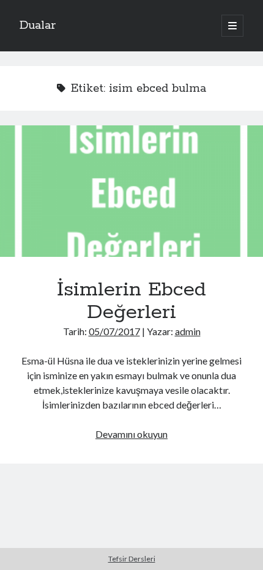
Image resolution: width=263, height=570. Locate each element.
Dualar (38, 25)
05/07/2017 (114, 331)
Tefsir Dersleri (131, 558)
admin (188, 331)
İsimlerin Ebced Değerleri (131, 191)
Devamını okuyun (131, 434)
